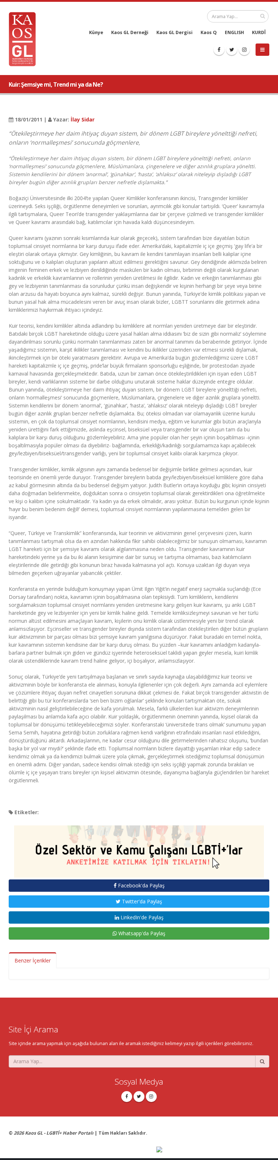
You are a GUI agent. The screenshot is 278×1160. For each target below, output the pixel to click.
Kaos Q (209, 32)
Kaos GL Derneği (129, 32)
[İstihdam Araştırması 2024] (139, 848)
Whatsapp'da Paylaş (141, 933)
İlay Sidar (82, 119)
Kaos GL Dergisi (174, 32)
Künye (96, 32)
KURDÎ (259, 32)
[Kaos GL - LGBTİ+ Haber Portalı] (25, 38)
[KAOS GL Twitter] (231, 49)
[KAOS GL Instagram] (244, 49)
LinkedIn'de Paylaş (141, 917)
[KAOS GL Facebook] (219, 49)
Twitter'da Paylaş (141, 901)
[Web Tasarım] (212, 1150)
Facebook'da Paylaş (141, 885)
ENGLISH (234, 32)
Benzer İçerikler (32, 960)
